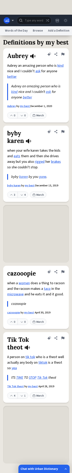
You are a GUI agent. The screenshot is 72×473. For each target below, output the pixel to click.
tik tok (30, 357)
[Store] (57, 20)
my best (25, 106)
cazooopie (13, 313)
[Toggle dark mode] (66, 20)
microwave (15, 294)
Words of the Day (16, 31)
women (24, 283)
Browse (38, 31)
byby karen (14, 186)
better (12, 76)
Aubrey (11, 106)
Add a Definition (58, 31)
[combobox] (34, 20)
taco (47, 288)
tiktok (42, 362)
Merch (40, 116)
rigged (40, 161)
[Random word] (47, 20)
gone (42, 176)
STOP (32, 377)
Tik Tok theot (15, 386)
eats (17, 156)
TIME (19, 377)
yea (14, 368)
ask (37, 71)
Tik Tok (42, 377)
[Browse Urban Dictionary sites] (8, 20)
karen (23, 176)
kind (60, 65)
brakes (56, 161)
